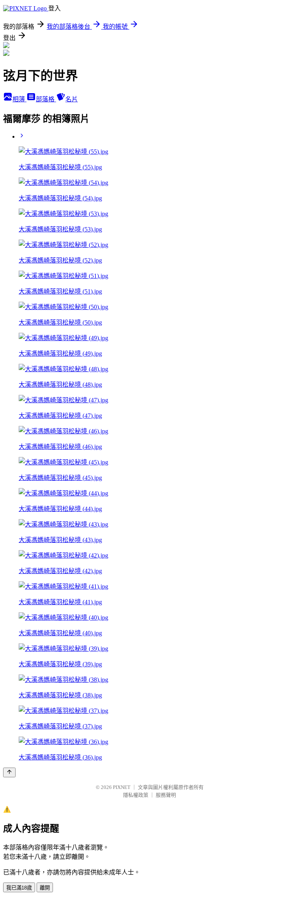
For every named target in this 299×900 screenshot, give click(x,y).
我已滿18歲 (19, 888)
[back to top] (9, 772)
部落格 (46, 99)
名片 (71, 99)
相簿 (19, 99)
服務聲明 (166, 795)
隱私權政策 (135, 795)
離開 (45, 888)
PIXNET (121, 787)
